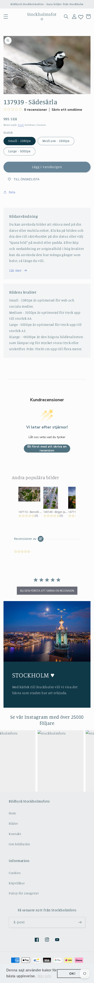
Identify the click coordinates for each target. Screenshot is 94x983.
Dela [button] (12, 192)
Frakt (21, 125)
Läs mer (15, 270)
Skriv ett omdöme (67, 110)
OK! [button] (72, 973)
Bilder (13, 823)
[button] (6, 16)
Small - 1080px (19, 141)
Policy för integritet (24, 893)
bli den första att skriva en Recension (47, 591)
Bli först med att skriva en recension (47, 448)
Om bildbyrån (19, 844)
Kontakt (15, 834)
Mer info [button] (44, 976)
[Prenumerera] (80, 922)
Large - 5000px (19, 151)
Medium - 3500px (56, 141)
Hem (12, 813)
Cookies (15, 873)
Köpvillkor (17, 883)
